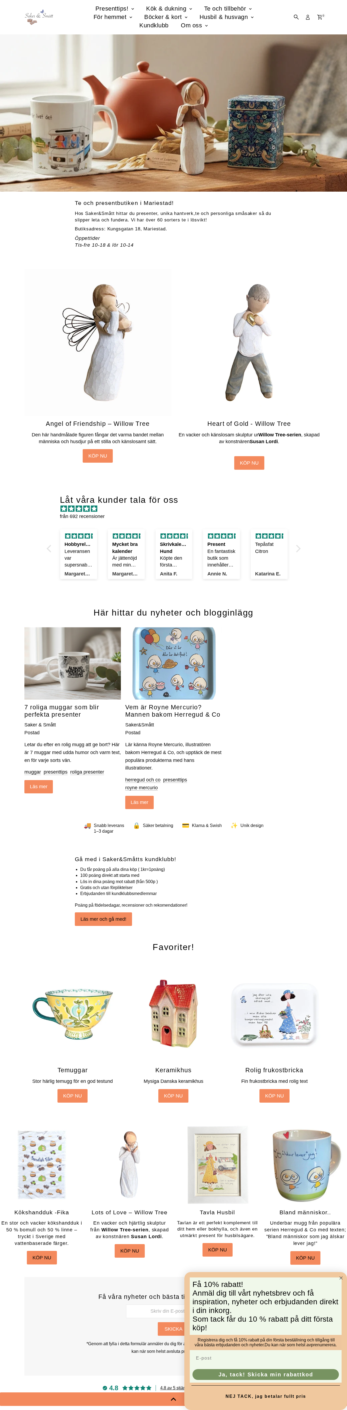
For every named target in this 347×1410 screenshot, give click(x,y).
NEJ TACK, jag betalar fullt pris (266, 1396)
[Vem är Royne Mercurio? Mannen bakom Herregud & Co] (173, 663)
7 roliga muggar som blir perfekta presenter (61, 711)
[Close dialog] (341, 1278)
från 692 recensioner (82, 516)
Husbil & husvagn (225, 17)
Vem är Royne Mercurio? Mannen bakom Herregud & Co (172, 711)
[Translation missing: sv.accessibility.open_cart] (320, 17)
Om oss (192, 25)
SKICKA (173, 1329)
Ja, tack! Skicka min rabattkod (266, 1374)
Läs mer (38, 786)
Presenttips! (112, 8)
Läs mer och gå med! (103, 919)
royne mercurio (141, 787)
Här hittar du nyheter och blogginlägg (173, 612)
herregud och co (142, 780)
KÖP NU (97, 456)
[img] (176, 509)
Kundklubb (154, 25)
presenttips (56, 772)
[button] (50, 548)
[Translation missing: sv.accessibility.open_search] (296, 17)
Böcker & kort (164, 17)
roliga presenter (87, 772)
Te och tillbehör (226, 8)
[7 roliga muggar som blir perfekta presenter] (72, 663)
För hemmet (111, 17)
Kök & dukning (167, 8)
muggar (32, 772)
